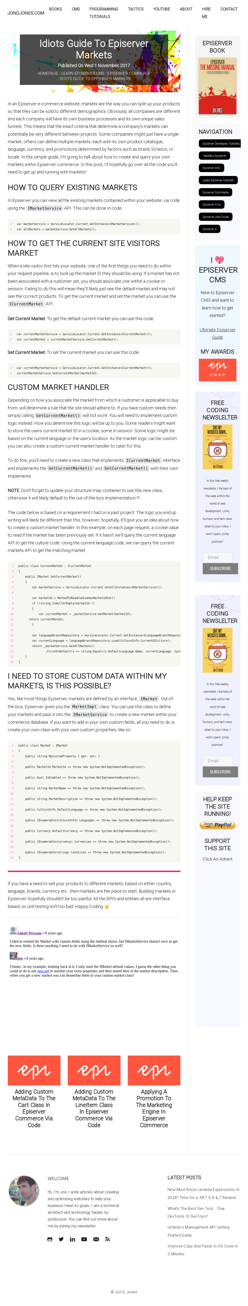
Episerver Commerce (129, 73)
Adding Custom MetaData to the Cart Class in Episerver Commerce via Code (34, 1109)
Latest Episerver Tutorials (218, 180)
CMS (76, 9)
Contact (229, 9)
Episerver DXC (211, 168)
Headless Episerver (214, 156)
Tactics (136, 9)
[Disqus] (94, 985)
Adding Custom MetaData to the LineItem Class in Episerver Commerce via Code (94, 1109)
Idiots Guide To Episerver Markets (95, 78)
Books (55, 9)
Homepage (48, 73)
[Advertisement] (218, 942)
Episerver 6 (210, 229)
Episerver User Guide (216, 217)
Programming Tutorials (104, 13)
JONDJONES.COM (25, 13)
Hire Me (206, 13)
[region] (94, 226)
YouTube (161, 9)
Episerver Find (212, 204)
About (186, 9)
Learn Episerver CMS (83, 73)
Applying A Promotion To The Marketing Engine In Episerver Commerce (154, 1109)
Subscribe (220, 568)
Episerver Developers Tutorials (221, 143)
